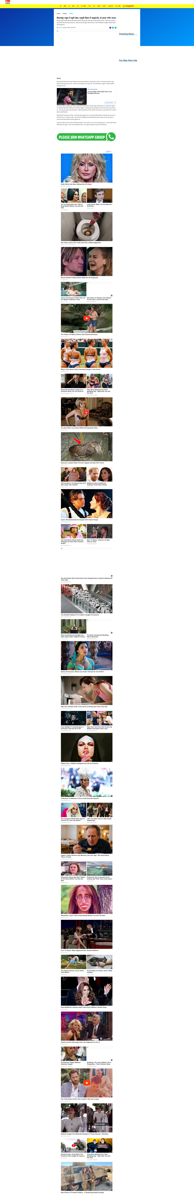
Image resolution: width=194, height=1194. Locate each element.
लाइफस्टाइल (110, 6)
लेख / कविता (117, 6)
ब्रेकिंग (65, 6)
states (65, 13)
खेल (94, 6)
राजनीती (98, 6)
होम (60, 6)
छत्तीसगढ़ (71, 13)
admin (60, 27)
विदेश (73, 6)
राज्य (78, 6)
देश (69, 6)
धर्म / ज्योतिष (83, 6)
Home (58, 13)
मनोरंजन (104, 6)
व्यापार (89, 6)
